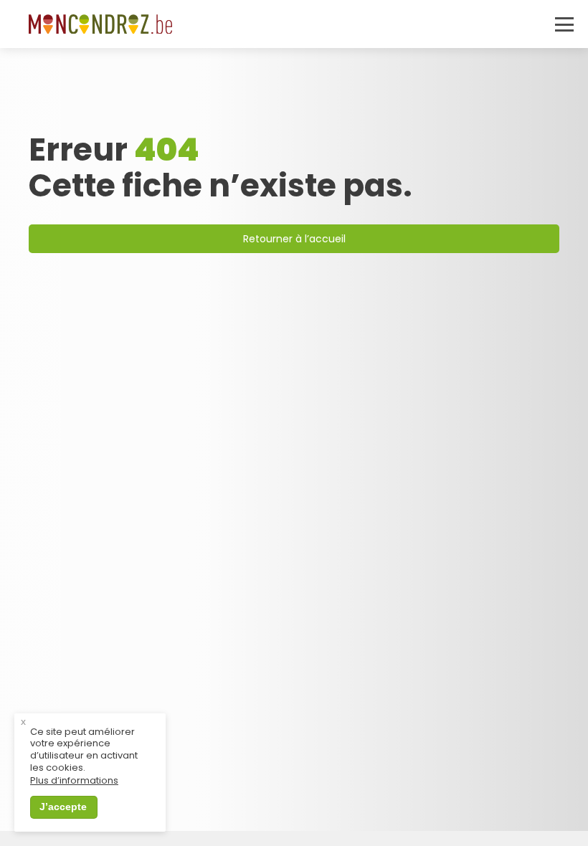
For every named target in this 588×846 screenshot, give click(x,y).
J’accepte (63, 806)
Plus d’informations (74, 781)
